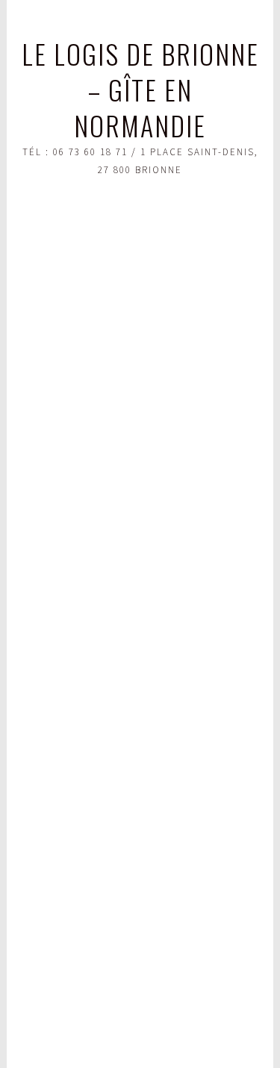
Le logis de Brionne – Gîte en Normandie (140, 89)
